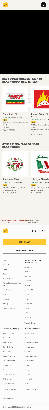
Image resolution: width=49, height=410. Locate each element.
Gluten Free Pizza (9, 356)
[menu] (43, 4)
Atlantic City (29, 290)
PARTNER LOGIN (24, 250)
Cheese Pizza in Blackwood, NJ (34, 221)
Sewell (26, 308)
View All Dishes (30, 389)
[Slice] (5, 5)
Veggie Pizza (7, 342)
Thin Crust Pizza (9, 374)
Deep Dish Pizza (8, 347)
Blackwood (23, 220)
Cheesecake (28, 338)
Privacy (5, 304)
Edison (27, 294)
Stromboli (28, 379)
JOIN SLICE (24, 242)
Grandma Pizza (8, 370)
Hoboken (27, 285)
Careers (5, 269)
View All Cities (29, 323)
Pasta (26, 365)
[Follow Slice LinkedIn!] (42, 231)
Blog (4, 274)
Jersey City (28, 267)
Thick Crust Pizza (9, 383)
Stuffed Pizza (7, 379)
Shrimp (27, 374)
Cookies (27, 352)
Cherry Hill (28, 304)
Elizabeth (27, 281)
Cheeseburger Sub (31, 342)
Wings (26, 383)
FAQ (4, 294)
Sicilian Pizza (7, 338)
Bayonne (27, 317)
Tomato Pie (7, 365)
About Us (6, 265)
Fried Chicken (29, 361)
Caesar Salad (29, 333)
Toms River (28, 276)
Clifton (27, 299)
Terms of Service (9, 308)
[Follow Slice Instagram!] (45, 231)
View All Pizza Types (10, 389)
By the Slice (7, 352)
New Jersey (12, 220)
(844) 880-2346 (8, 398)
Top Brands (7, 290)
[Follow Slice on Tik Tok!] (39, 231)
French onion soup (31, 356)
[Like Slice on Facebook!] (32, 231)
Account (6, 299)
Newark (27, 272)
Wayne (26, 313)
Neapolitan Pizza (9, 361)
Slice (4, 220)
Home (5, 260)
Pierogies (27, 370)
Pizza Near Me (8, 278)
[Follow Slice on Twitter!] (35, 231)
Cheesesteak (29, 347)
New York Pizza (8, 333)
